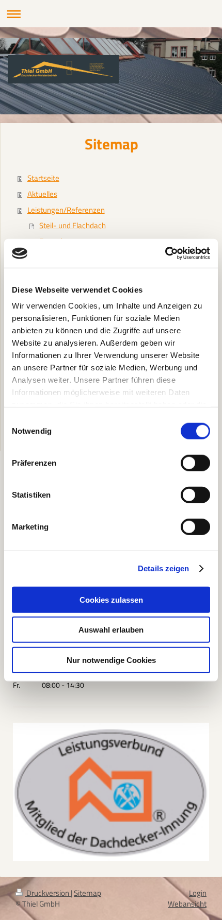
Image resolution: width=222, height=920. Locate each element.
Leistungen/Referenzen (66, 210)
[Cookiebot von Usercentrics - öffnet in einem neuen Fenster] (165, 253)
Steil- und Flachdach (72, 225)
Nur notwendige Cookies (111, 659)
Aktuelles (42, 194)
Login (198, 893)
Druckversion (48, 893)
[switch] (195, 462)
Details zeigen (163, 568)
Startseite (43, 178)
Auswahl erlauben (111, 629)
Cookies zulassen (111, 599)
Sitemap (87, 893)
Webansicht (187, 904)
